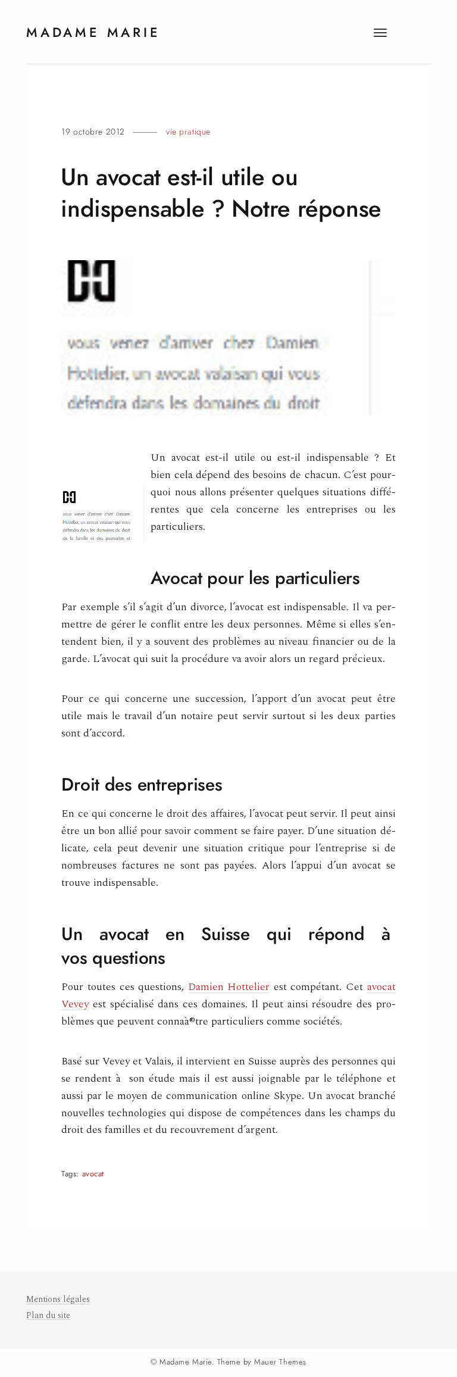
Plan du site (48, 1315)
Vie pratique (188, 132)
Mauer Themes (280, 1362)
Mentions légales (58, 1299)
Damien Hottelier (229, 987)
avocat (93, 1173)
